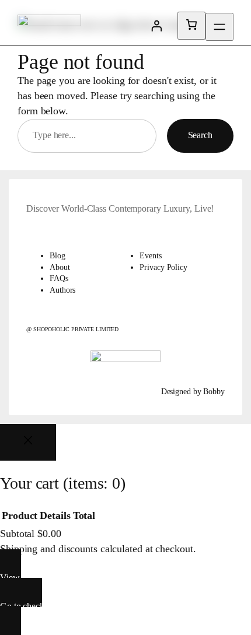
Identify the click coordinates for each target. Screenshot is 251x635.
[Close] (28, 442)
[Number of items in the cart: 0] (191, 26)
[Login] (156, 25)
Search (200, 135)
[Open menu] (219, 27)
